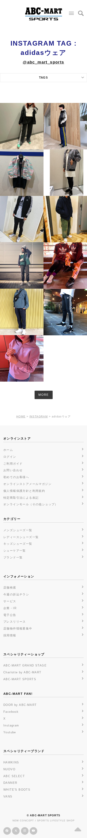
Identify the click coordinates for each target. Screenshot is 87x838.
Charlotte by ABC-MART (22, 672)
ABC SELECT (14, 776)
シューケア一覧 (14, 550)
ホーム (8, 450)
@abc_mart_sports (43, 62)
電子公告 (9, 615)
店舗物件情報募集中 (17, 628)
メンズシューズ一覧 (17, 530)
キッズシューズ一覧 (17, 543)
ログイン (9, 456)
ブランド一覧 (13, 557)
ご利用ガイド (13, 463)
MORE (43, 394)
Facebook (11, 711)
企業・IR (10, 608)
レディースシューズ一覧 (21, 537)
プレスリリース (14, 621)
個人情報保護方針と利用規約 (24, 490)
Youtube (9, 732)
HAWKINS (11, 762)
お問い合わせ (13, 470)
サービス (9, 601)
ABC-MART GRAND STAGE (25, 665)
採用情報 (9, 635)
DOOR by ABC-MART (20, 705)
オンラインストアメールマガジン (27, 484)
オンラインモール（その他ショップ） (30, 504)
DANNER (10, 782)
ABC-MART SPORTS (19, 679)
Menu (71, 13)
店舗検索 (9, 587)
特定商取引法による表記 (21, 497)
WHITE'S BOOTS (16, 789)
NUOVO (9, 769)
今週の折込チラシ (16, 594)
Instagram (11, 725)
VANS (7, 796)
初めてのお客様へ (16, 477)
